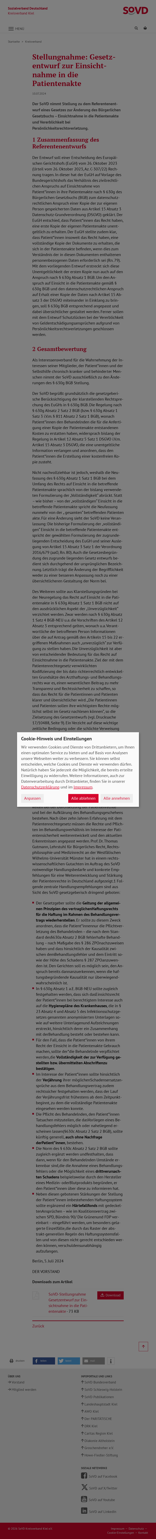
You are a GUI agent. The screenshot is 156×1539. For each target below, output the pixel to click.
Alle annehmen (117, 798)
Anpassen (32, 798)
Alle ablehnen (83, 798)
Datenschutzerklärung (40, 787)
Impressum (83, 787)
